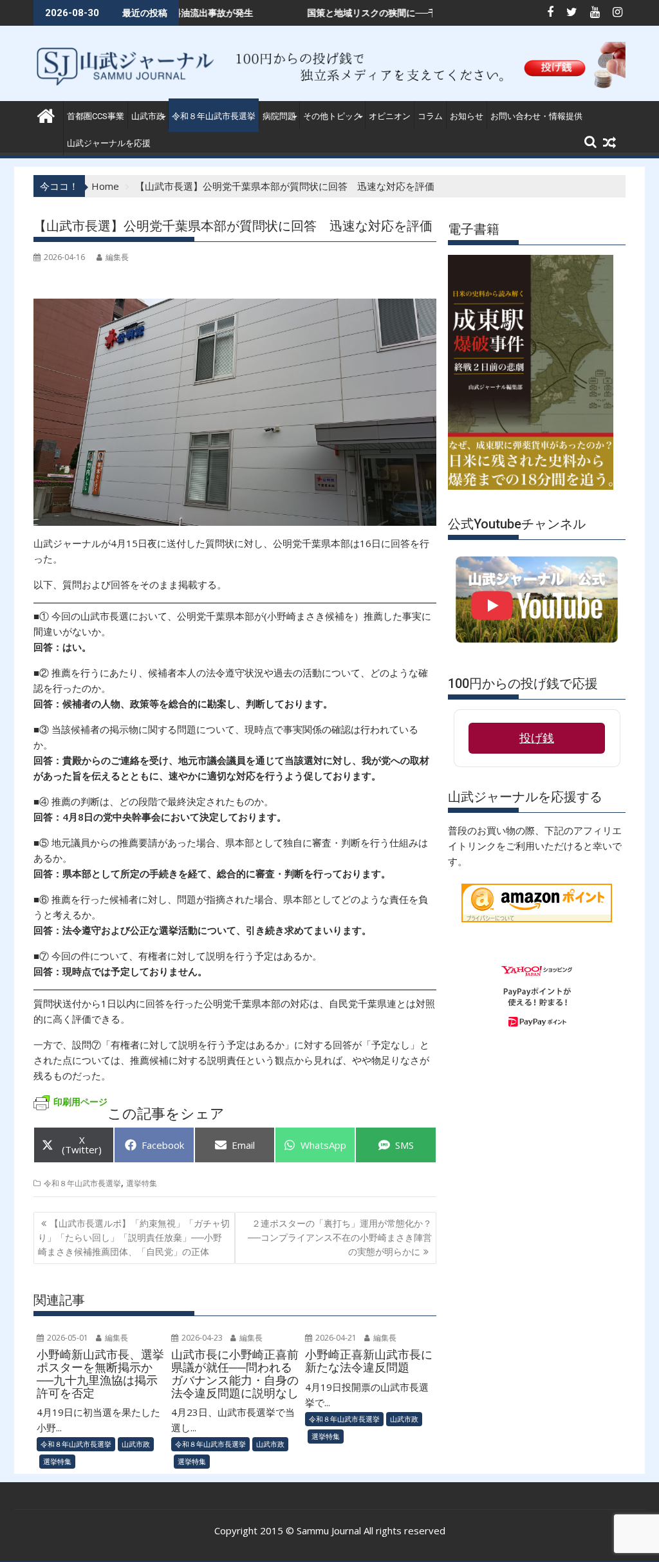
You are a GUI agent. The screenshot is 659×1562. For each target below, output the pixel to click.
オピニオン (390, 116)
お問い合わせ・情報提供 (536, 116)
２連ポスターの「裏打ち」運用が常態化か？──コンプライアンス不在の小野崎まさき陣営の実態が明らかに (340, 1237)
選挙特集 (141, 1183)
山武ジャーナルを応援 (109, 143)
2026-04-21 (335, 1337)
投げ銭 (536, 738)
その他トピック (332, 116)
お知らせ (466, 116)
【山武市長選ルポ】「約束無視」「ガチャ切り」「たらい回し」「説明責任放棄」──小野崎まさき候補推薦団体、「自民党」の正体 (134, 1237)
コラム (430, 116)
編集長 (117, 257)
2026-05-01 (66, 1337)
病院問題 (279, 116)
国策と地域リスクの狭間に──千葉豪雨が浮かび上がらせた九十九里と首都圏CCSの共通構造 (436, 12)
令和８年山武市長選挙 (213, 116)
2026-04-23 (201, 1337)
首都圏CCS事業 (95, 116)
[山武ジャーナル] (46, 114)
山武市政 (148, 116)
